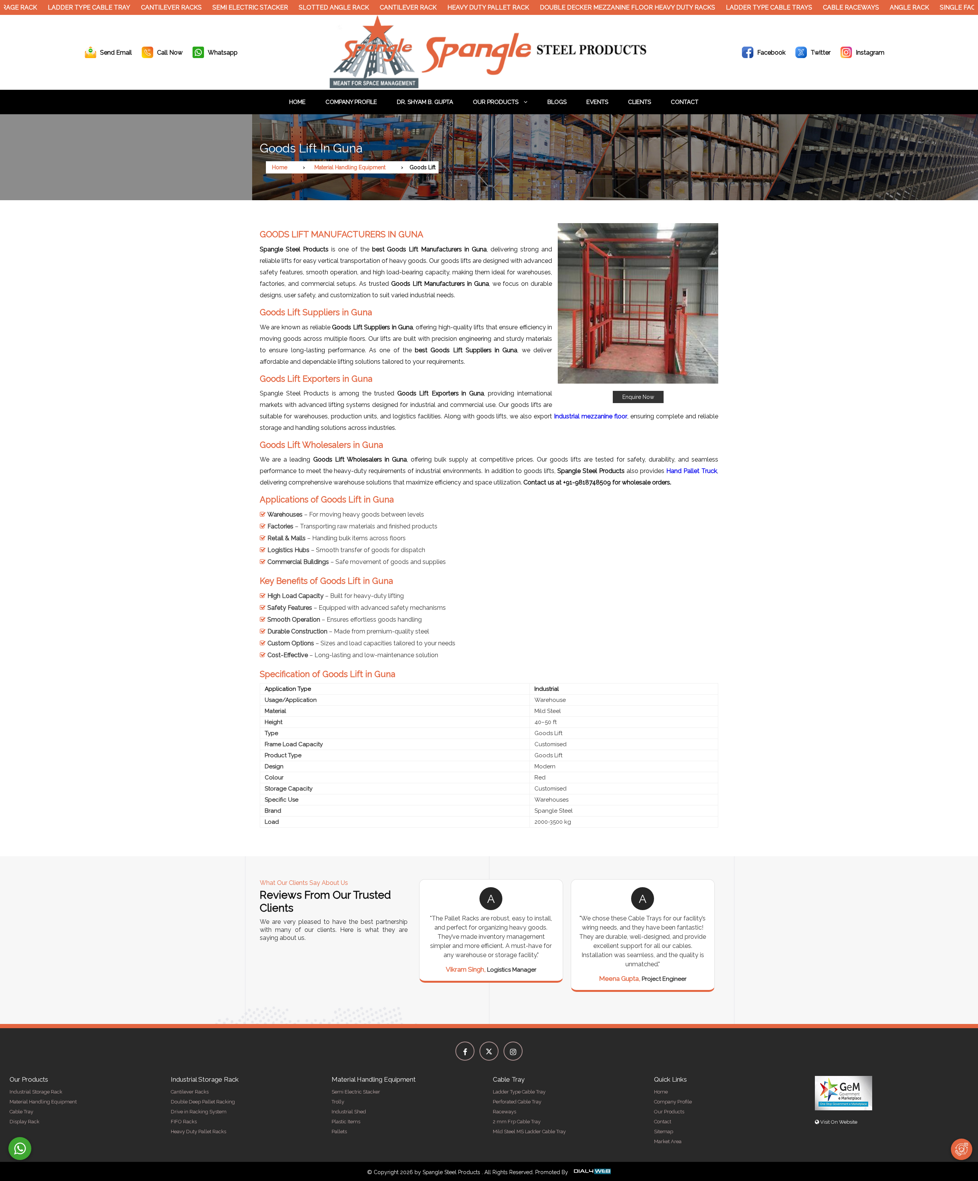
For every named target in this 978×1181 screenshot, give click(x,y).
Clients (639, 102)
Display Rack (24, 1121)
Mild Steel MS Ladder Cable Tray (529, 1131)
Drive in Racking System (199, 1112)
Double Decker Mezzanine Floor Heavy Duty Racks (593, 7)
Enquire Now (638, 397)
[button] (638, 313)
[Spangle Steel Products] (489, 86)
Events (597, 102)
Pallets (339, 1131)
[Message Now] (19, 1148)
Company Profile (351, 102)
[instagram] (513, 1051)
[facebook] (464, 1051)
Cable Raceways (817, 7)
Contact (684, 102)
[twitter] (489, 1051)
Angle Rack (875, 7)
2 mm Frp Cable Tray (517, 1121)
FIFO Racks (184, 1121)
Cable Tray (21, 1112)
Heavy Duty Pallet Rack (454, 7)
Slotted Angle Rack (299, 7)
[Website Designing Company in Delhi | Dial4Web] (592, 1172)
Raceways (504, 1112)
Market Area (668, 1141)
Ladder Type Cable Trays (734, 7)
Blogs (557, 102)
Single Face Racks (936, 7)
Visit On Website (838, 1122)
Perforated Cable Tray (517, 1102)
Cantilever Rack (373, 7)
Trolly (338, 1102)
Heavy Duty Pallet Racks (198, 1131)
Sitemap (663, 1131)
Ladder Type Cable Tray (54, 7)
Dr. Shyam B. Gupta (425, 102)
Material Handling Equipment (349, 167)
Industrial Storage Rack (36, 1092)
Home (297, 102)
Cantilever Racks (137, 7)
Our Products (496, 102)
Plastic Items (346, 1121)
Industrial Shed (349, 1112)
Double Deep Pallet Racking (203, 1102)
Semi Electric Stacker (216, 7)
